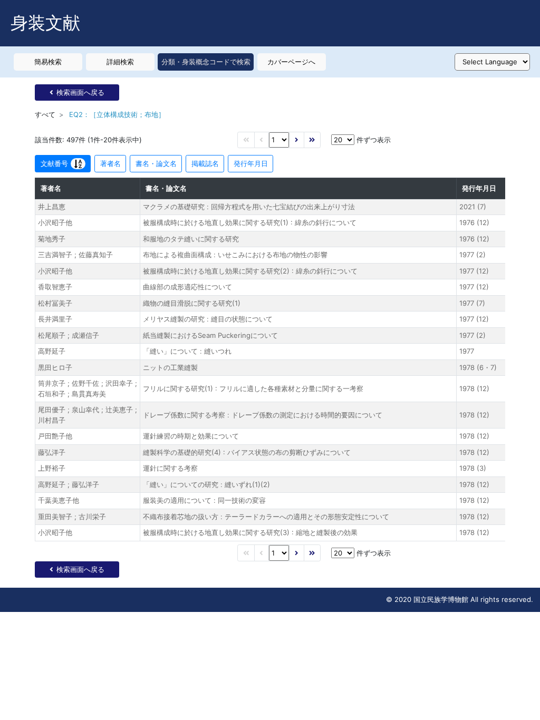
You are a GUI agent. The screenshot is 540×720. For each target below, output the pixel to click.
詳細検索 (120, 61)
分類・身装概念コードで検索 (205, 61)
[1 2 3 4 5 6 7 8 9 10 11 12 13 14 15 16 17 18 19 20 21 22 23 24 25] (279, 140)
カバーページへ (291, 61)
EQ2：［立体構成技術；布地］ (117, 114)
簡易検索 (48, 61)
